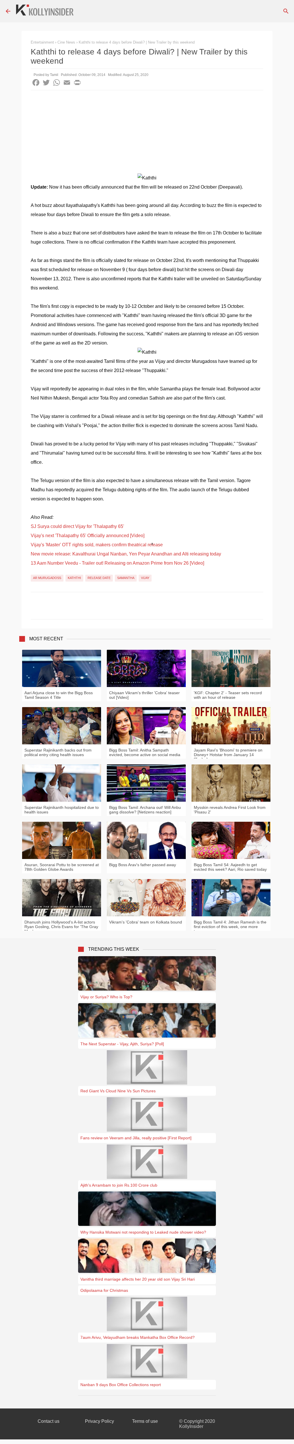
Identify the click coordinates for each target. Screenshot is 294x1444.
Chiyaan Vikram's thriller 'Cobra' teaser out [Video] (144, 695)
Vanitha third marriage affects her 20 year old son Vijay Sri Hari (137, 1279)
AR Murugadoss (47, 578)
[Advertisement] (147, 133)
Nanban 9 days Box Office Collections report (120, 1384)
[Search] (286, 11)
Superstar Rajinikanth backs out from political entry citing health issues (58, 752)
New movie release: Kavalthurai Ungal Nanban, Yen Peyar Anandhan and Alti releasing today (126, 553)
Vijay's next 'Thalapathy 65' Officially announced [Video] (87, 535)
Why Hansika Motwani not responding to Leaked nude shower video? (143, 1232)
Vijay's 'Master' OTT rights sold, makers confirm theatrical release (97, 544)
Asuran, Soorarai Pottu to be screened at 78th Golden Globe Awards (61, 867)
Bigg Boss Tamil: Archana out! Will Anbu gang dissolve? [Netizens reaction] (145, 809)
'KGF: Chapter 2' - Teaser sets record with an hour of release (228, 695)
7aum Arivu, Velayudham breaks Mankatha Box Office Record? (137, 1337)
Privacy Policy (99, 1421)
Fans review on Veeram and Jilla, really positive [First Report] (136, 1138)
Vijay (145, 578)
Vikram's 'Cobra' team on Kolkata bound (145, 922)
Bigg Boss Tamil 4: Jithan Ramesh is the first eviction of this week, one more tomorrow (230, 927)
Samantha (125, 578)
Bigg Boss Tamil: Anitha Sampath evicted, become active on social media (144, 752)
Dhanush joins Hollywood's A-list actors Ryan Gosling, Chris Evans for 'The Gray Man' (61, 927)
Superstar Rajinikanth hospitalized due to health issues (61, 809)
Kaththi (74, 578)
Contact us (48, 1421)
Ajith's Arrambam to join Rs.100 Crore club (118, 1185)
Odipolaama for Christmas (104, 1290)
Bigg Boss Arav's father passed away (142, 864)
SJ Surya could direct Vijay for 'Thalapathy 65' (77, 526)
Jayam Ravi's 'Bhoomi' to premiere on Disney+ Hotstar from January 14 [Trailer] (228, 755)
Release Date (99, 578)
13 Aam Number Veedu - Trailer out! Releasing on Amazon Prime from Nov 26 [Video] (117, 563)
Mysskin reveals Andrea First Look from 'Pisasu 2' (230, 809)
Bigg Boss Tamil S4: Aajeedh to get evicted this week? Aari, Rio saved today (230, 867)
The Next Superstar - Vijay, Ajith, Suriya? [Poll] (122, 1044)
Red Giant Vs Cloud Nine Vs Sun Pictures (118, 1091)
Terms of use (145, 1421)
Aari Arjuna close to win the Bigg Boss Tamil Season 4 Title (58, 695)
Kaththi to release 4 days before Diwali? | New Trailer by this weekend (137, 42)
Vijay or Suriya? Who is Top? (106, 997)
